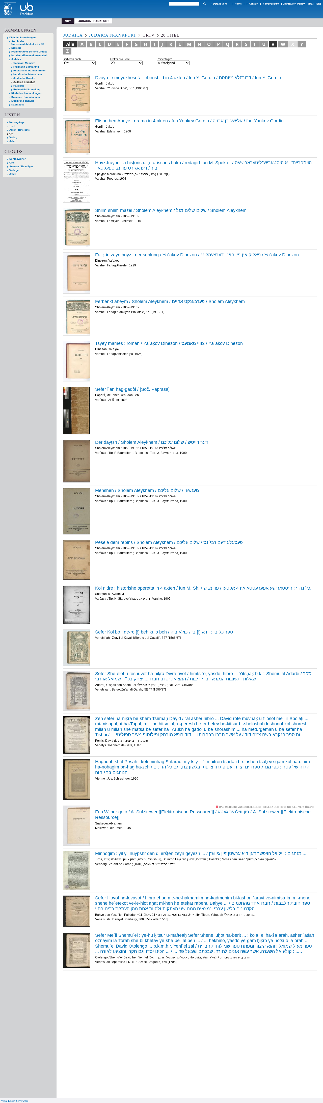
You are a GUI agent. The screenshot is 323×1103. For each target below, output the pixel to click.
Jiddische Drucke (24, 78)
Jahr (12, 141)
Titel (12, 126)
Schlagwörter (17, 158)
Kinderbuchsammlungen (26, 93)
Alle (70, 44)
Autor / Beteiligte (19, 129)
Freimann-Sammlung (26, 66)
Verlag (13, 137)
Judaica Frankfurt (93, 21)
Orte (12, 162)
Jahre (12, 174)
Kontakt (253, 3)
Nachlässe (17, 104)
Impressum (272, 3)
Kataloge (18, 85)
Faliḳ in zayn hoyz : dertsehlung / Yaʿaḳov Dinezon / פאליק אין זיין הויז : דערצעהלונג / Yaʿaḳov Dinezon (197, 254)
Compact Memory (24, 63)
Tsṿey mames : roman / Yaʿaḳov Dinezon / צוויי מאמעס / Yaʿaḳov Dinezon (169, 343)
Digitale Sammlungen (22, 37)
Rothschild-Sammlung (26, 89)
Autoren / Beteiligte (21, 166)
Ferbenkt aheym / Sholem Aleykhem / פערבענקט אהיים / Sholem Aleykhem (170, 301)
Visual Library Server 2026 (14, 1100)
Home (238, 3)
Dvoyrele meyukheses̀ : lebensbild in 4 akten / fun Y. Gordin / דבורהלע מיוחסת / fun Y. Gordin (188, 77)
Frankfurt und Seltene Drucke (29, 51)
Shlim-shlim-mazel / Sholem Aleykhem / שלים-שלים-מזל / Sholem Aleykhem (171, 210)
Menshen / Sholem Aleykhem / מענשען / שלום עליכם (147, 490)
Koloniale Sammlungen (25, 97)
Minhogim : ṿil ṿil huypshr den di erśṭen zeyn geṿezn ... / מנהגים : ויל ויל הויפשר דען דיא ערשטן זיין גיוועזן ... (200, 853)
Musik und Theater (22, 100)
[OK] (204, 4)
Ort (11, 133)
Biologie (16, 47)
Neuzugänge (16, 122)
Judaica (16, 59)
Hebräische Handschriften (29, 70)
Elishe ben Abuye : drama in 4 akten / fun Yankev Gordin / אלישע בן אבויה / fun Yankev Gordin (189, 120)
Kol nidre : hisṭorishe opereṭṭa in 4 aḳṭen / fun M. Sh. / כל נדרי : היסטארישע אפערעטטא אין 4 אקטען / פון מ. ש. (203, 588)
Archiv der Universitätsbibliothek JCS (27, 42)
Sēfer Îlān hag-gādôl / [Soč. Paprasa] (132, 389)
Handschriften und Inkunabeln (29, 55)
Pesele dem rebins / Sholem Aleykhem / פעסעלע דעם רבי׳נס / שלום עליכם (169, 542)
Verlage (14, 170)
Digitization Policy (294, 3)
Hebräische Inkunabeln (27, 74)
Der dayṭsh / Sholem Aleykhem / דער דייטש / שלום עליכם (151, 442)
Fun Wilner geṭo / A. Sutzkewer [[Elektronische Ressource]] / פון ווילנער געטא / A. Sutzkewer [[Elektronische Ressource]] (203, 814)
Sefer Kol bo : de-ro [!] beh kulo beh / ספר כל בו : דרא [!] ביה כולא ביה (164, 632)
